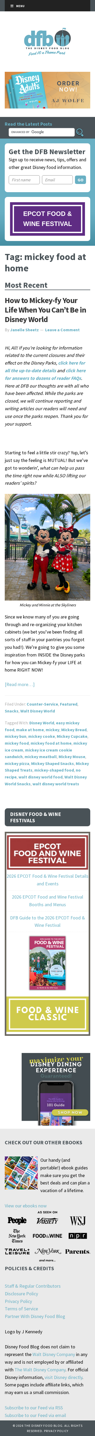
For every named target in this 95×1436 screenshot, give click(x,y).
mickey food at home (51, 743)
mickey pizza (17, 763)
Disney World (41, 722)
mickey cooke (41, 736)
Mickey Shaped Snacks (52, 763)
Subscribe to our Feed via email (35, 1415)
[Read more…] (20, 684)
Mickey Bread (74, 729)
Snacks (11, 711)
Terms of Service (21, 1309)
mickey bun (15, 736)
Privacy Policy (18, 1301)
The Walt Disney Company (40, 1370)
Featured (68, 704)
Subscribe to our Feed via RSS (34, 1408)
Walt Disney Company (53, 1354)
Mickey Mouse (72, 756)
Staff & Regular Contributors (33, 1286)
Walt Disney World (37, 711)
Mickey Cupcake (72, 736)
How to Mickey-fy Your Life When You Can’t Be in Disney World (45, 309)
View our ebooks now (26, 1206)
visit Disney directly (63, 1377)
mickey (52, 729)
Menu (20, 6)
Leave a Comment (62, 329)
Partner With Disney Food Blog (35, 1316)
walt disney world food (40, 777)
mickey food (17, 743)
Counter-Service (42, 704)
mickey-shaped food (54, 770)
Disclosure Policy (21, 1294)
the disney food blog (47, 31)
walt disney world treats (55, 783)
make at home (30, 729)
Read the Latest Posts (28, 124)
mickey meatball (41, 756)
